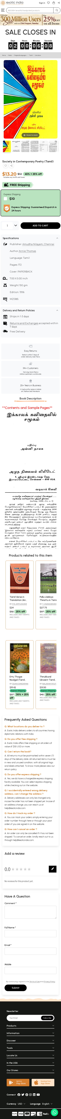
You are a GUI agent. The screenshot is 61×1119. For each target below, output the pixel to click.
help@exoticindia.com (15, 808)
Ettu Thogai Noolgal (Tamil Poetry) (17, 679)
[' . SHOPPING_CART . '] (53, 2)
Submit (15, 987)
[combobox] (29, 10)
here (29, 820)
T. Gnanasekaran (50, 604)
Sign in (42, 3)
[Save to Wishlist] (5, 166)
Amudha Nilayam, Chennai (38, 244)
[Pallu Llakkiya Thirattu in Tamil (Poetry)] (50, 592)
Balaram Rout (49, 684)
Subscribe (47, 1018)
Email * (8, 945)
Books (10, 55)
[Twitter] (22, 1094)
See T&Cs (36, 357)
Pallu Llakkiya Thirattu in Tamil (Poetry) (48, 600)
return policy (11, 769)
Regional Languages (20, 55)
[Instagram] (30, 1094)
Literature (38, 55)
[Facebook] (18, 1094)
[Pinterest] (26, 1094)
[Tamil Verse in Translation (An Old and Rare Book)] (20, 592)
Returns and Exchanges (24, 323)
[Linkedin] (34, 1094)
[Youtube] (38, 1094)
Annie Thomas (27, 251)
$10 (12, 199)
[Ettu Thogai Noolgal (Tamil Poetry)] (20, 672)
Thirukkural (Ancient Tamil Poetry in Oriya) (48, 679)
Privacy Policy (49, 981)
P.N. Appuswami (19, 604)
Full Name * (10, 927)
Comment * (11, 903)
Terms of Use (35, 981)
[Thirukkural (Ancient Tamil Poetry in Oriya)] (50, 672)
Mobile (8, 964)
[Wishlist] (48, 2)
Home (4, 55)
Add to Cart (40, 225)
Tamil (30, 55)
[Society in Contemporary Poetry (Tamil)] (7, 147)
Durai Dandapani (20, 684)
